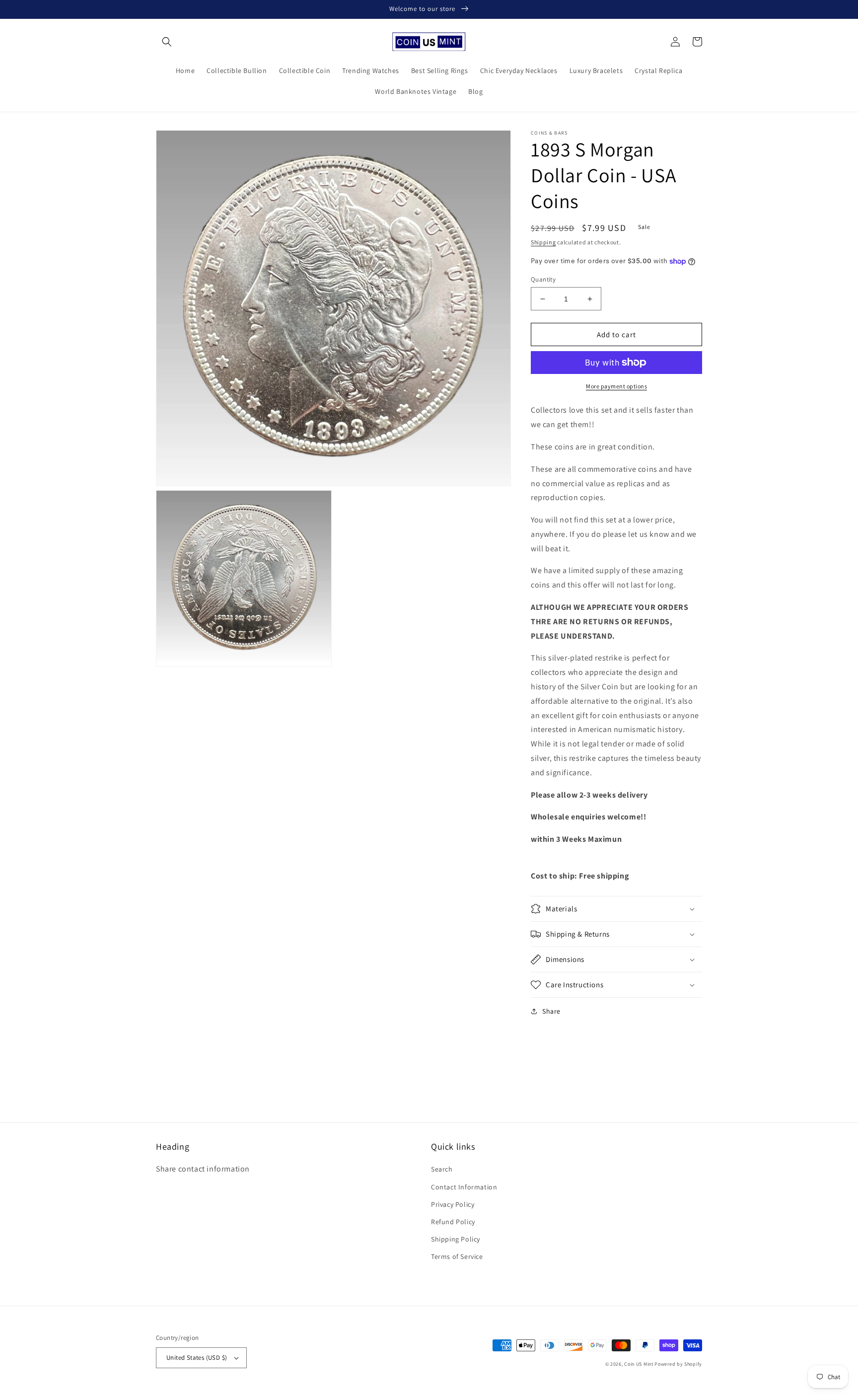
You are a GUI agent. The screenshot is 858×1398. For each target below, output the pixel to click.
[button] (167, 42)
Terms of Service (457, 1256)
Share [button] (551, 1011)
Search (442, 1169)
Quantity (543, 279)
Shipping (543, 242)
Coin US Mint (638, 1364)
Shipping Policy (455, 1239)
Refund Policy (453, 1221)
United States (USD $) (196, 1357)
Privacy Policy (452, 1204)
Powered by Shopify (678, 1364)
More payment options (616, 386)
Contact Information (464, 1186)
